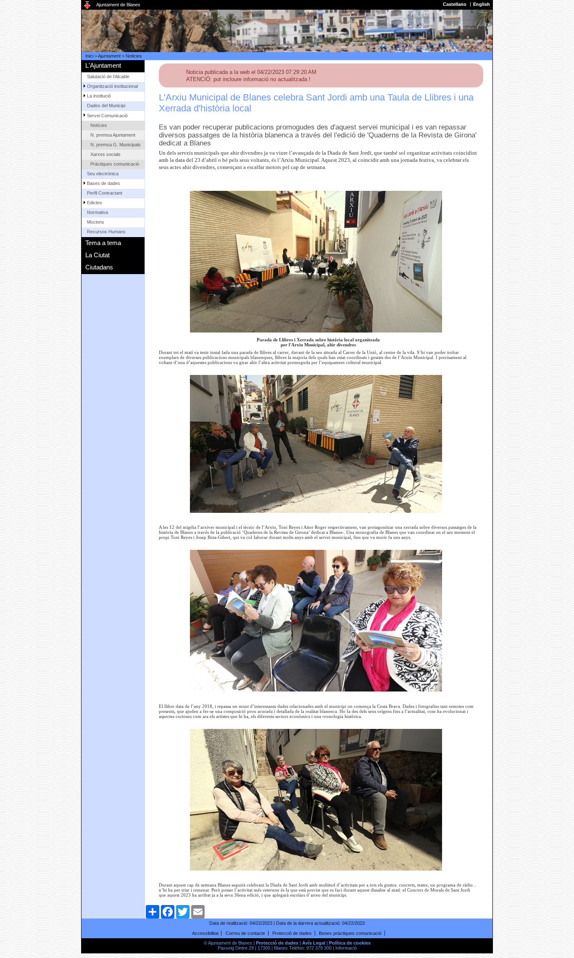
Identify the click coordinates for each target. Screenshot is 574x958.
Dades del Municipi (106, 105)
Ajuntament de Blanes (118, 4)
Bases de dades (103, 183)
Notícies (98, 125)
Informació (346, 947)
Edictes (94, 202)
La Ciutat (97, 255)
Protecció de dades (292, 933)
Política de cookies (350, 942)
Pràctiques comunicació (114, 163)
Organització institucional (112, 86)
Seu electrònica (102, 173)
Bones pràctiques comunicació (350, 933)
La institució (99, 95)
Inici (89, 55)
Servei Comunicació (107, 115)
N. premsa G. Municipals (115, 144)
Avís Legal (313, 942)
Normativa (97, 212)
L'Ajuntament (103, 65)
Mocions (95, 221)
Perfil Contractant (104, 192)
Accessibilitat (205, 933)
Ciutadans (99, 267)
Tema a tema (103, 242)
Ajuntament (109, 55)
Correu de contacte (245, 933)
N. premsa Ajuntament (112, 134)
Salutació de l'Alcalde (108, 76)
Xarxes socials (105, 154)
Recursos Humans (106, 231)
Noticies (134, 55)
